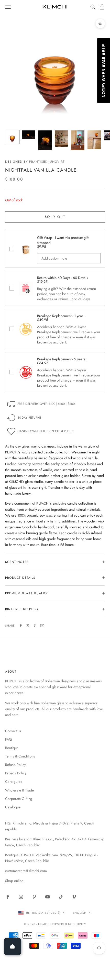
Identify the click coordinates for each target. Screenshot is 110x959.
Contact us (13, 730)
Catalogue (12, 807)
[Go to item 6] (94, 140)
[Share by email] (42, 625)
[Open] (12, 946)
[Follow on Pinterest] (34, 896)
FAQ (8, 739)
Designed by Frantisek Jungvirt (35, 161)
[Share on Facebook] (21, 625)
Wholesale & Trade (19, 790)
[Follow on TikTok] (60, 896)
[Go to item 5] (78, 140)
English (79, 913)
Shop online (14, 880)
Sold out (55, 216)
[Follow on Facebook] (7, 896)
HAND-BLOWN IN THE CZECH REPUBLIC (45, 431)
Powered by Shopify (69, 924)
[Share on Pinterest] (35, 625)
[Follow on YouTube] (47, 896)
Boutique (11, 747)
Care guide (13, 781)
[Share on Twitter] (28, 625)
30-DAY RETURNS (29, 417)
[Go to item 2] (28, 135)
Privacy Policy (15, 773)
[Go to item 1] (12, 137)
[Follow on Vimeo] (74, 896)
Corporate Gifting (18, 798)
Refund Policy (15, 764)
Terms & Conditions (20, 756)
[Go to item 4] (61, 139)
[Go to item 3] (45, 140)
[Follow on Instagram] (21, 896)
